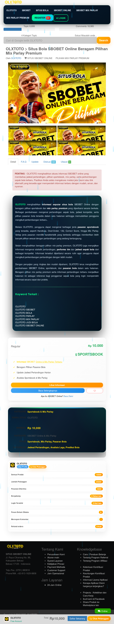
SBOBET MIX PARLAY (87, 10)
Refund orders (56, 526)
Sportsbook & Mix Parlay (40, 411)
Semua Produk (56, 474)
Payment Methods (56, 566)
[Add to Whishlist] (94, 390)
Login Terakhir (56, 503)
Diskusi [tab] (49, 161)
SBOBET (26, 10)
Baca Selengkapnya (47, 390)
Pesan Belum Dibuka (56, 512)
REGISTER (42, 17)
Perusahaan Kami (56, 554)
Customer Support (56, 570)
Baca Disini (68, 396)
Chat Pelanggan (39, 466)
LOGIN (61, 17)
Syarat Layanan (55, 560)
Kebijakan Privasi (55, 563)
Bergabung (56, 496)
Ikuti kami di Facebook (94, 598)
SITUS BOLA (42, 10)
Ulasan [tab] (65, 161)
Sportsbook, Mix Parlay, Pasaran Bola (46, 441)
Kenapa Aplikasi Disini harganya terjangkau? (93, 584)
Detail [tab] (13, 161)
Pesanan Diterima (56, 488)
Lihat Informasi (57, 385)
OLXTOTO (11, 10)
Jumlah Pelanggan (56, 481)
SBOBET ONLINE (62, 10)
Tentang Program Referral (95, 557)
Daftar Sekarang (77, 618)
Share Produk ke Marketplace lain (91, 603)
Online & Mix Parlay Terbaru (49, 361)
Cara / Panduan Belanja (94, 554)
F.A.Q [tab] (23, 161)
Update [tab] (34, 161)
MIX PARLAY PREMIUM (17, 17)
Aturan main (53, 557)
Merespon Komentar (56, 519)
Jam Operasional (55, 573)
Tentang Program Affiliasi (95, 560)
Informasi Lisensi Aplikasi (95, 579)
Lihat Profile (23, 466)
